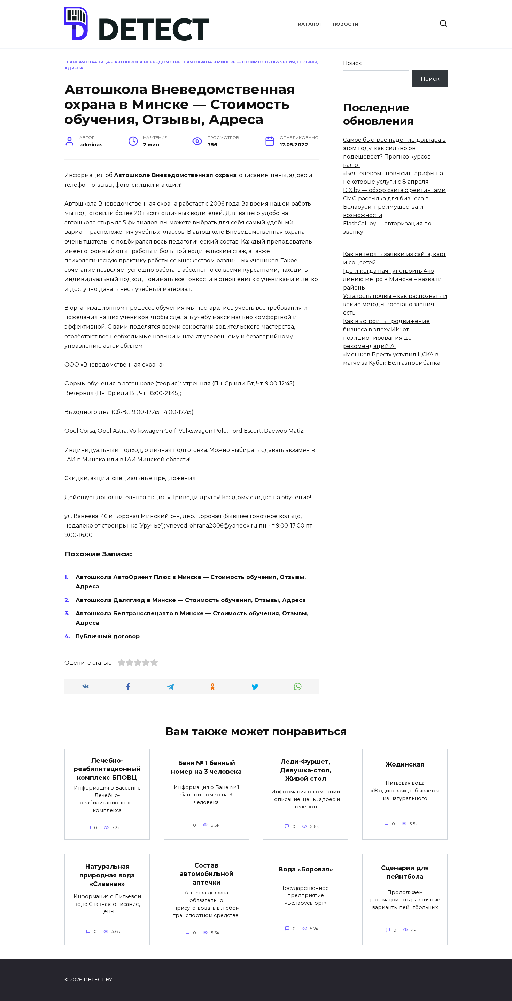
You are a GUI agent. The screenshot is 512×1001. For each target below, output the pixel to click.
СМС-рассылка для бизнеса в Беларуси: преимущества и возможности (386, 206)
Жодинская (405, 764)
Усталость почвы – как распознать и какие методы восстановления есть (395, 304)
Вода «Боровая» (305, 869)
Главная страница (87, 62)
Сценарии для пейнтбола (405, 872)
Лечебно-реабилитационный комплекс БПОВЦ (107, 768)
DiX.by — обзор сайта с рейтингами (394, 190)
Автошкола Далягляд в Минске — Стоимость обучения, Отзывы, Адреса (191, 600)
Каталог (310, 24)
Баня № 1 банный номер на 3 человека (206, 767)
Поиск (352, 63)
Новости (345, 24)
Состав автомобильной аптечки (206, 873)
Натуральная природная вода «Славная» (107, 875)
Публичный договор (108, 636)
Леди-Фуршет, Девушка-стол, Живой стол (305, 770)
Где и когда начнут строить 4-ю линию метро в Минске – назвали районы (392, 279)
